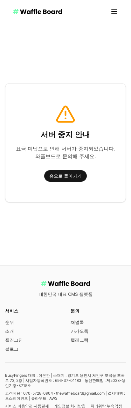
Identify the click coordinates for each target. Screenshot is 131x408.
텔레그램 (79, 340)
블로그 (11, 349)
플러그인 (14, 340)
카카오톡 (79, 331)
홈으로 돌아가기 (65, 175)
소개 (9, 331)
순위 (9, 322)
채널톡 (77, 322)
